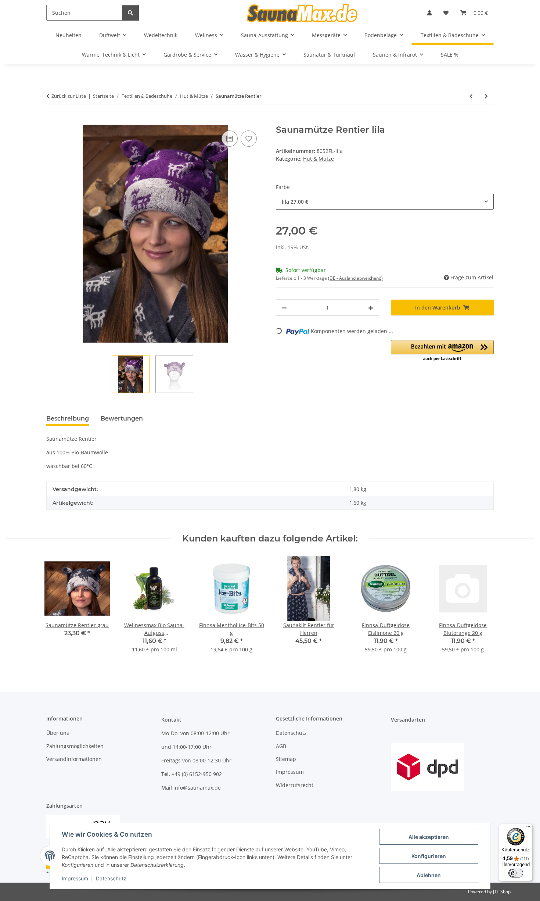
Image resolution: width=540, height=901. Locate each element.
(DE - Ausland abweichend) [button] (355, 278)
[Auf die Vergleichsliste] (230, 138)
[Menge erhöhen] (371, 307)
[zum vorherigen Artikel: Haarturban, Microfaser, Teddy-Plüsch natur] (471, 96)
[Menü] (528, 828)
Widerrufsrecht (294, 785)
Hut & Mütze (318, 158)
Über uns (57, 732)
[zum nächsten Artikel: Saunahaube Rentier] (486, 96)
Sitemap (286, 758)
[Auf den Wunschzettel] (249, 138)
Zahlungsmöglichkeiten (75, 746)
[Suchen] (130, 13)
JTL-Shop (502, 892)
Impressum (75, 878)
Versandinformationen (74, 758)
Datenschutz (111, 878)
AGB (281, 746)
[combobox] (385, 202)
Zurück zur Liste (68, 96)
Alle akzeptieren (428, 837)
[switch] (515, 873)
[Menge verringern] (284, 307)
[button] (429, 12)
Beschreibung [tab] (67, 418)
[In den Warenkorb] (52, 121)
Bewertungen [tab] (122, 418)
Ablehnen (429, 875)
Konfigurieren (428, 856)
